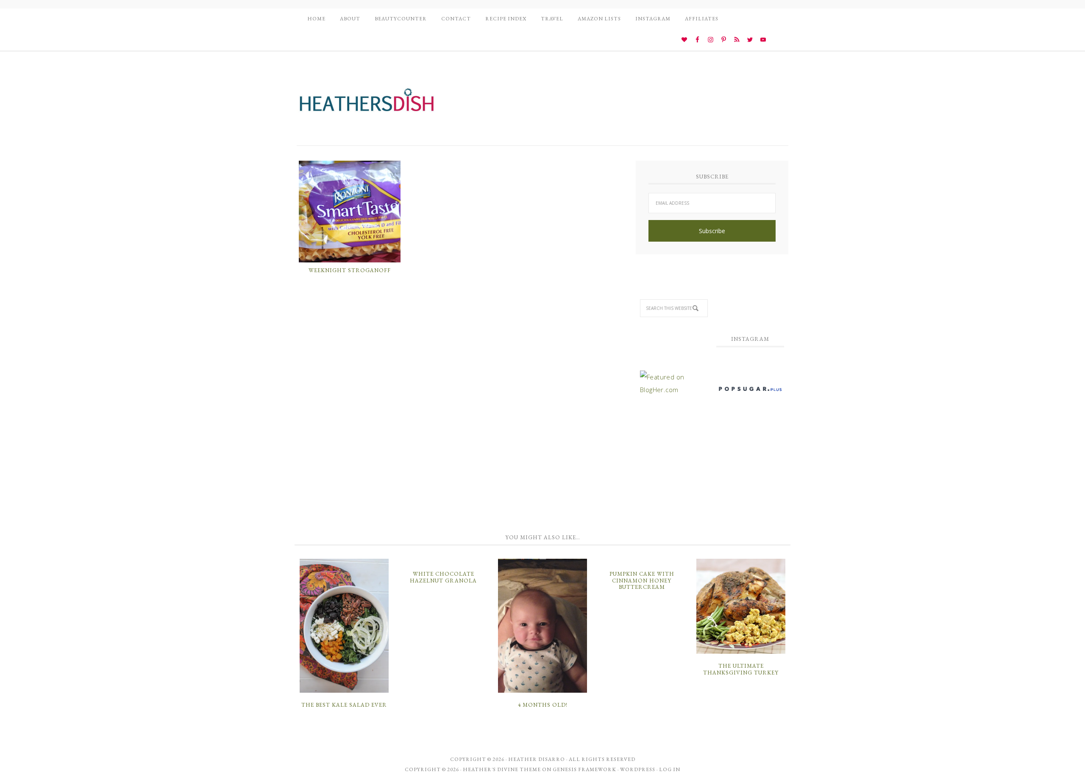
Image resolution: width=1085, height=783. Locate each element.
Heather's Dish (367, 104)
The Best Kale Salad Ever (344, 704)
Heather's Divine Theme (502, 769)
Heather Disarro (536, 759)
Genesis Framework (584, 769)
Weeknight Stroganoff (350, 270)
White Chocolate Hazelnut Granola (443, 577)
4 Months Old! (543, 704)
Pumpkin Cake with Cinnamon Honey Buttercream (641, 580)
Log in (669, 769)
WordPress (637, 769)
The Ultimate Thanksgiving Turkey (741, 669)
